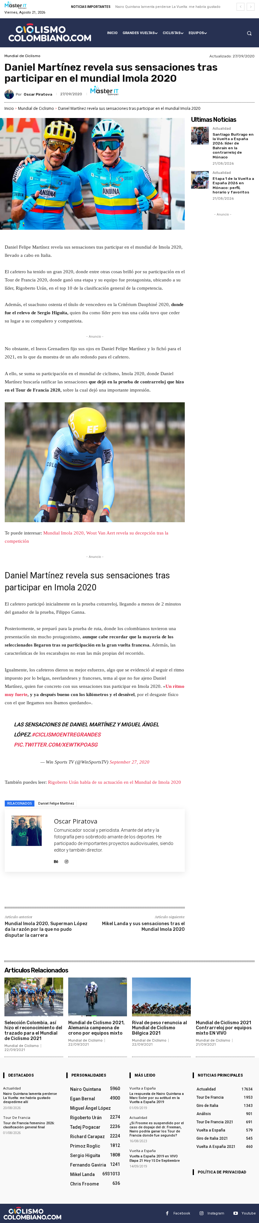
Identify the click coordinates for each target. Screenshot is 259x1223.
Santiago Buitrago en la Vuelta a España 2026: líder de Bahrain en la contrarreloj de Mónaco (233, 145)
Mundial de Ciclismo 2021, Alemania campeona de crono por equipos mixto (96, 1028)
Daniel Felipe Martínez (56, 803)
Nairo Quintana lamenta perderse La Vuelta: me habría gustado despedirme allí (30, 1098)
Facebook (181, 1213)
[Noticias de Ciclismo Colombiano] (50, 32)
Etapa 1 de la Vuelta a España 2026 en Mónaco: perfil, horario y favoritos (233, 185)
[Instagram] (66, 860)
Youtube (249, 1213)
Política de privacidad (222, 1172)
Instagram (216, 1213)
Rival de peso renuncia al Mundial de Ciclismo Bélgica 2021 (159, 1028)
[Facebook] (50, 893)
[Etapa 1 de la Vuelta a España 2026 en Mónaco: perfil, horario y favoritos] (200, 180)
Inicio (9, 108)
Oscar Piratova (38, 94)
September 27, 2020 (129, 762)
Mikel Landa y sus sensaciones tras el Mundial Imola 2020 (143, 926)
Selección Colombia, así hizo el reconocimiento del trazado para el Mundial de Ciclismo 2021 (33, 1030)
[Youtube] (235, 1213)
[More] (108, 893)
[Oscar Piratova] (10, 94)
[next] (251, 7)
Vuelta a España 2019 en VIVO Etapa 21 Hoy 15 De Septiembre (155, 1158)
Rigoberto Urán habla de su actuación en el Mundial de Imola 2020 (114, 782)
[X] (64, 893)
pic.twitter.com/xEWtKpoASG (56, 744)
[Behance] (56, 860)
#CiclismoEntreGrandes (66, 734)
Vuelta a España (143, 1088)
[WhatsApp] (93, 893)
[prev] (240, 7)
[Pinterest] (79, 893)
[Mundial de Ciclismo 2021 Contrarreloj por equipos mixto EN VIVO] (225, 997)
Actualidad (222, 129)
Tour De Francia (16, 1117)
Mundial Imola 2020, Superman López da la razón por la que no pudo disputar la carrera (46, 929)
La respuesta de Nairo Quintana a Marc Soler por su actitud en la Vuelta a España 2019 (157, 1098)
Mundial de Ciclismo (22, 56)
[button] (249, 33)
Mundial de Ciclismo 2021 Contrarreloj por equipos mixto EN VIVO (224, 1028)
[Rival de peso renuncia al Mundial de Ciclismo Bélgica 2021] (161, 997)
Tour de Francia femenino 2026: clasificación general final (29, 1125)
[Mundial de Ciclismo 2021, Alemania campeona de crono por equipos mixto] (97, 997)
